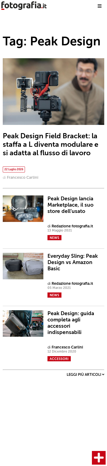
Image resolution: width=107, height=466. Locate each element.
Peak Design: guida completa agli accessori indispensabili (70, 322)
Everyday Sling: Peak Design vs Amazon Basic (72, 262)
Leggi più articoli (84, 375)
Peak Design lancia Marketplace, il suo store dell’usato (70, 204)
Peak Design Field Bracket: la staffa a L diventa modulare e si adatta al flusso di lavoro (50, 144)
